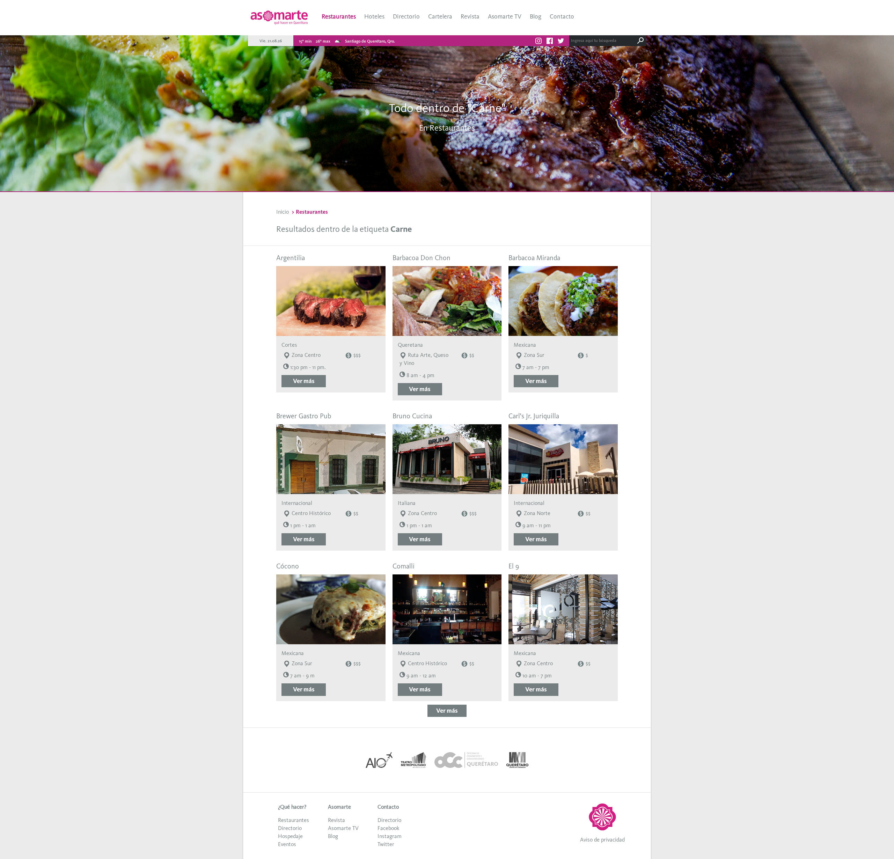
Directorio (406, 16)
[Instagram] (538, 42)
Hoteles (374, 16)
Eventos (287, 844)
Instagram (390, 836)
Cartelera (440, 16)
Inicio (282, 211)
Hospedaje (290, 836)
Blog (535, 16)
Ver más (304, 381)
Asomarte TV (504, 16)
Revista (470, 16)
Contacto (562, 16)
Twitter (386, 844)
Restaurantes (339, 16)
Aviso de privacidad (602, 839)
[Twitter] (561, 42)
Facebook (388, 828)
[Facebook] (550, 42)
